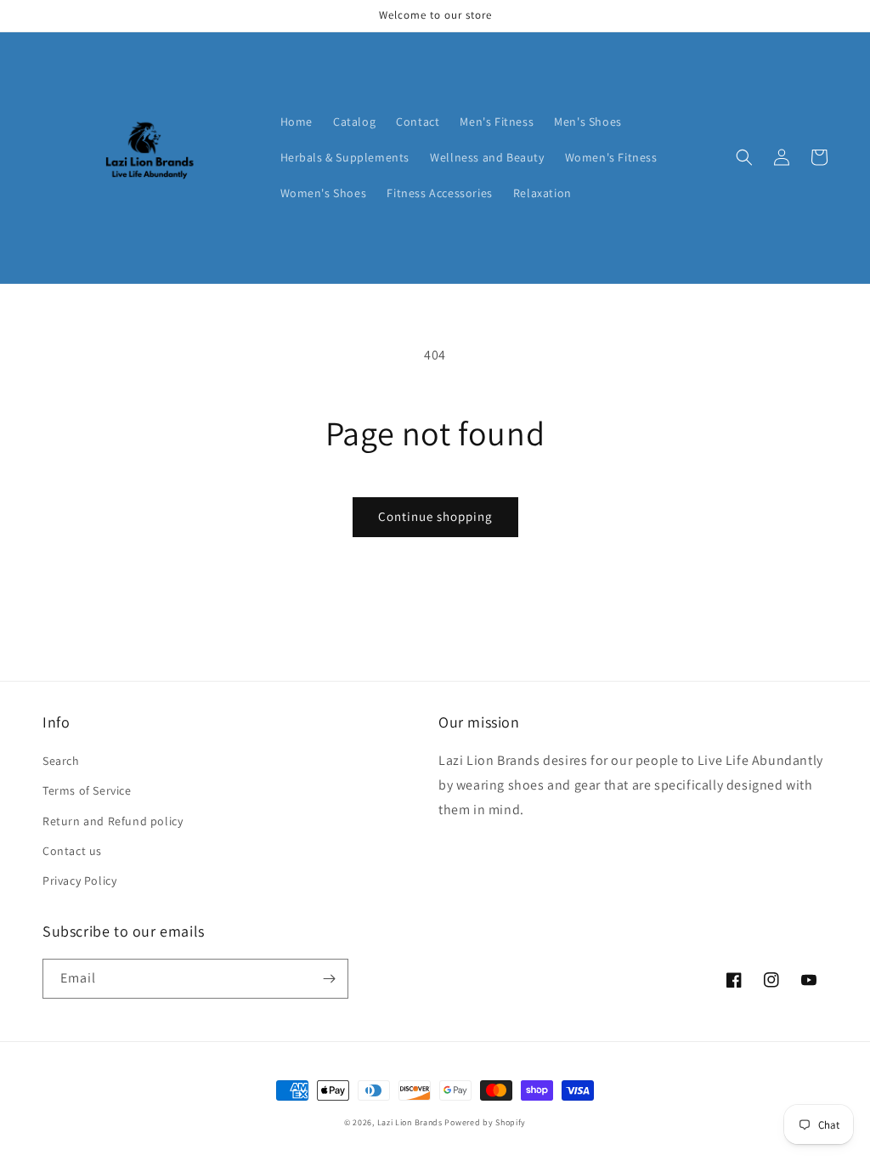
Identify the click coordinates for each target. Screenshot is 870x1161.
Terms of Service (87, 790)
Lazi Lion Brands (410, 1122)
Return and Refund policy (112, 821)
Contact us (72, 850)
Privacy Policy (79, 880)
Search (61, 760)
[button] (744, 157)
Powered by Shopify (485, 1122)
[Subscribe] (328, 979)
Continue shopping (435, 516)
